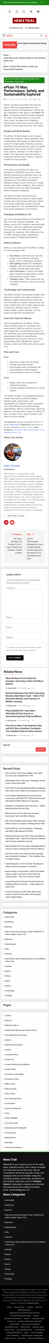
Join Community (11, 1123)
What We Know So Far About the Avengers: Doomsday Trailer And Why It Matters (24, 681)
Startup (8, 986)
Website (9, 637)
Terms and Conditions (13, 1147)
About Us (8, 1020)
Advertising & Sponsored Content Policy (21, 1030)
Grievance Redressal (13, 1108)
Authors (8, 1040)
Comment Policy (11, 1055)
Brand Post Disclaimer (14, 1045)
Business (8, 927)
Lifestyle (8, 966)
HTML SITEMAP (11, 1118)
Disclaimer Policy (12, 1079)
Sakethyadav (12, 688)
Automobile (9, 917)
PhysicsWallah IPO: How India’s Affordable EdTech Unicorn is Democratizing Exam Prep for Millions (24, 714)
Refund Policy (10, 1138)
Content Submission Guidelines (17, 1064)
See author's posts (15, 515)
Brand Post (9, 922)
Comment (11, 588)
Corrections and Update (14, 1074)
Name (9, 617)
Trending (8, 995)
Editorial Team (10, 1089)
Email (9, 627)
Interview (8, 954)
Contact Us (9, 1059)
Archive (8, 1016)
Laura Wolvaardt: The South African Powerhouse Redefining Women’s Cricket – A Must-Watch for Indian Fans (24, 884)
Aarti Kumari (10, 99)
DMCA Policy (10, 1084)
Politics (8, 976)
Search (6, 745)
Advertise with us (12, 1025)
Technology (9, 991)
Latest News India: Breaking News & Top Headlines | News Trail (22, 80)
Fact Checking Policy (13, 1099)
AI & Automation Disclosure (16, 1035)
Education (9, 939)
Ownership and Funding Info (16, 1128)
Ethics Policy (10, 1094)
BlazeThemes (33, 1303)
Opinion (8, 971)
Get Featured (10, 1103)
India (7, 949)
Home (7, 1113)
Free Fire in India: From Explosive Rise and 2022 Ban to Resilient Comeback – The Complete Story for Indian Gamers (24, 728)
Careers (8, 1050)
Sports (7, 981)
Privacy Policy (10, 1133)
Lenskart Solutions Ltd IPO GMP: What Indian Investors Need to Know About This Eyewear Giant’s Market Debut (23, 894)
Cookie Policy (10, 1069)
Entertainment (10, 944)
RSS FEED (9, 1143)
